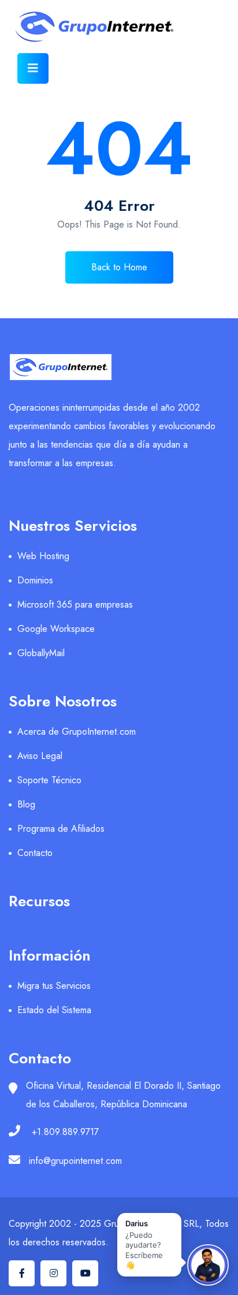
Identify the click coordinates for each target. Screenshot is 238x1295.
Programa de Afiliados (61, 828)
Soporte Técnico (49, 780)
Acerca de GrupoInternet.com (76, 731)
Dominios (35, 580)
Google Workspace (56, 628)
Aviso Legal (39, 755)
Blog (26, 804)
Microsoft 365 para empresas (75, 604)
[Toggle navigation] (33, 68)
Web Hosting (43, 556)
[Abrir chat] (207, 1264)
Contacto (35, 852)
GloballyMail (41, 653)
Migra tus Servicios (54, 985)
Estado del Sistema (54, 1010)
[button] (149, 1245)
